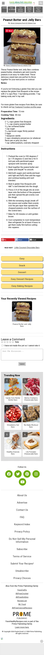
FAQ (22, 517)
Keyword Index (22, 524)
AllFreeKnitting (22, 597)
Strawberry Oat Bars (13, 426)
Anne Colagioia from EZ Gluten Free (23, 23)
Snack (22, 265)
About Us (22, 495)
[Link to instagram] (36, 474)
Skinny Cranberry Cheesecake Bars (31, 399)
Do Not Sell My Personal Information (22, 540)
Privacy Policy (22, 531)
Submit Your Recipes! (22, 563)
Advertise (22, 502)
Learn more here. (22, 627)
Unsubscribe (22, 570)
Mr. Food (22, 604)
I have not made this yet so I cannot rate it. (22, 345)
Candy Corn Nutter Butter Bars (13, 399)
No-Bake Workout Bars (31, 426)
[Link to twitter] (18, 474)
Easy (22, 258)
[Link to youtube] (22, 482)
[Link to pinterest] (27, 474)
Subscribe (22, 549)
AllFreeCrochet (22, 593)
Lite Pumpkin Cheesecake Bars (31, 453)
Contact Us (22, 509)
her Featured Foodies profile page (26, 107)
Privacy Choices (22, 578)
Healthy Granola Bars (13, 453)
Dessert (22, 272)
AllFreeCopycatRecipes (22, 608)
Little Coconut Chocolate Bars (26, 247)
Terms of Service (22, 556)
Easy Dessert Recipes (22, 279)
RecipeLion (22, 601)
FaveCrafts (22, 590)
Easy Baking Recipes (22, 286)
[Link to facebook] (9, 474)
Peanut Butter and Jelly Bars (22, 325)
